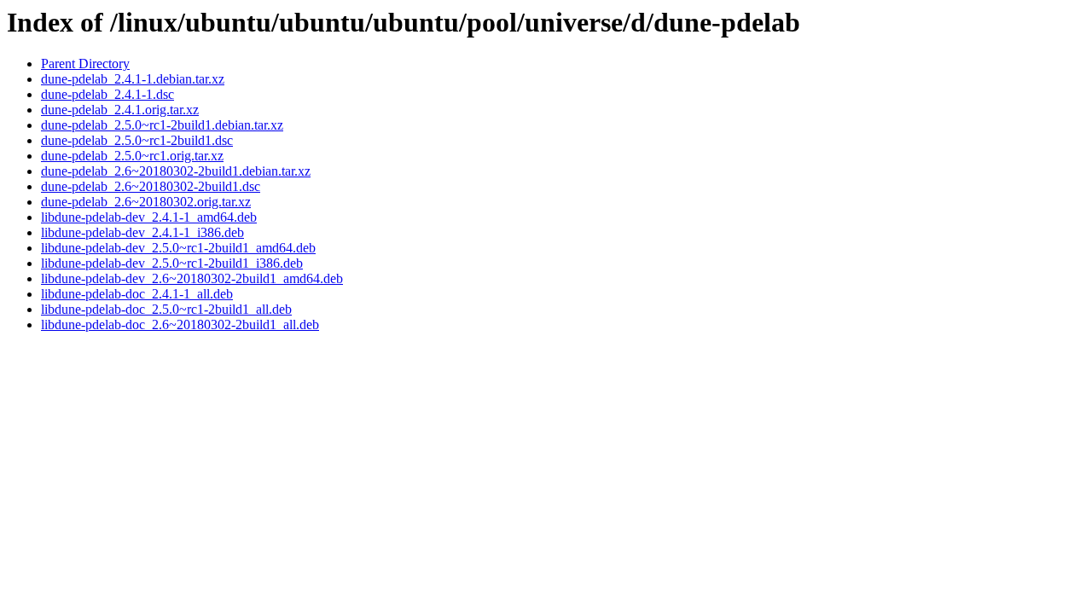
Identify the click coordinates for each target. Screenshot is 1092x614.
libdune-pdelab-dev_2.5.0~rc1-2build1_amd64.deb (178, 247)
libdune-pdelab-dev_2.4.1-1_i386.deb (142, 232)
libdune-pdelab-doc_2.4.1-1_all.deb (137, 294)
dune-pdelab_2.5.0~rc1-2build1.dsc (137, 140)
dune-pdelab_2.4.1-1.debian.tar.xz (132, 79)
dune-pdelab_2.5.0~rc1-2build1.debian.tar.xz (162, 125)
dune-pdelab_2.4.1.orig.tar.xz (120, 109)
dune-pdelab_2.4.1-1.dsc (107, 94)
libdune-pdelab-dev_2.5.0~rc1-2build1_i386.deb (172, 263)
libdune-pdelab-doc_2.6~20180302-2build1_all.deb (180, 324)
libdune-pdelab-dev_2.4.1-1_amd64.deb (149, 217)
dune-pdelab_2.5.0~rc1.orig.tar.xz (132, 155)
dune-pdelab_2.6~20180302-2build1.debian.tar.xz (176, 171)
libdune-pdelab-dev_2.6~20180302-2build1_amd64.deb (192, 278)
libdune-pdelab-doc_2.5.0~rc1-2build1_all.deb (166, 309)
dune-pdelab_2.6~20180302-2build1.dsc (150, 186)
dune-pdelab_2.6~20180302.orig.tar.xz (146, 201)
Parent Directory (85, 63)
